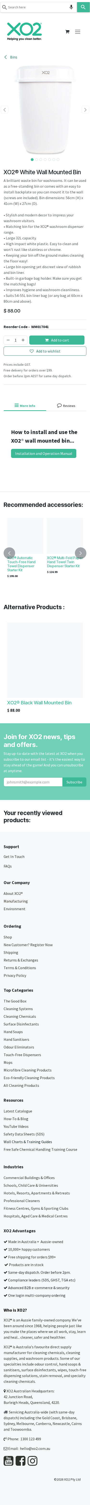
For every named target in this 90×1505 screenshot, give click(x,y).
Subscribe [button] (74, 782)
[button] (4, 109)
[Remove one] (8, 340)
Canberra (43, 1423)
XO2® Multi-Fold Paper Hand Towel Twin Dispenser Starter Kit (65, 562)
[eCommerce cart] (67, 31)
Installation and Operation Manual (43, 453)
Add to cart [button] (59, 340)
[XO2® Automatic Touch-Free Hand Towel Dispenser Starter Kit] (25, 536)
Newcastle (61, 1423)
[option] (45, 553)
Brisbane (69, 1417)
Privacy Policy (15, 975)
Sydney (9, 1423)
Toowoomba (20, 1429)
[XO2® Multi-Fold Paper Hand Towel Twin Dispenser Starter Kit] (65, 536)
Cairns (77, 1423)
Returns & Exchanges (21, 960)
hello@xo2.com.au (35, 1448)
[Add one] (23, 340)
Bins (13, 57)
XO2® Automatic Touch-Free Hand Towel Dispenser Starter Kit (21, 564)
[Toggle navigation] (77, 31)
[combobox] (38, 7)
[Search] (83, 7)
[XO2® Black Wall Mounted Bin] (45, 660)
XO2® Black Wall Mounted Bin (39, 703)
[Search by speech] (71, 7)
